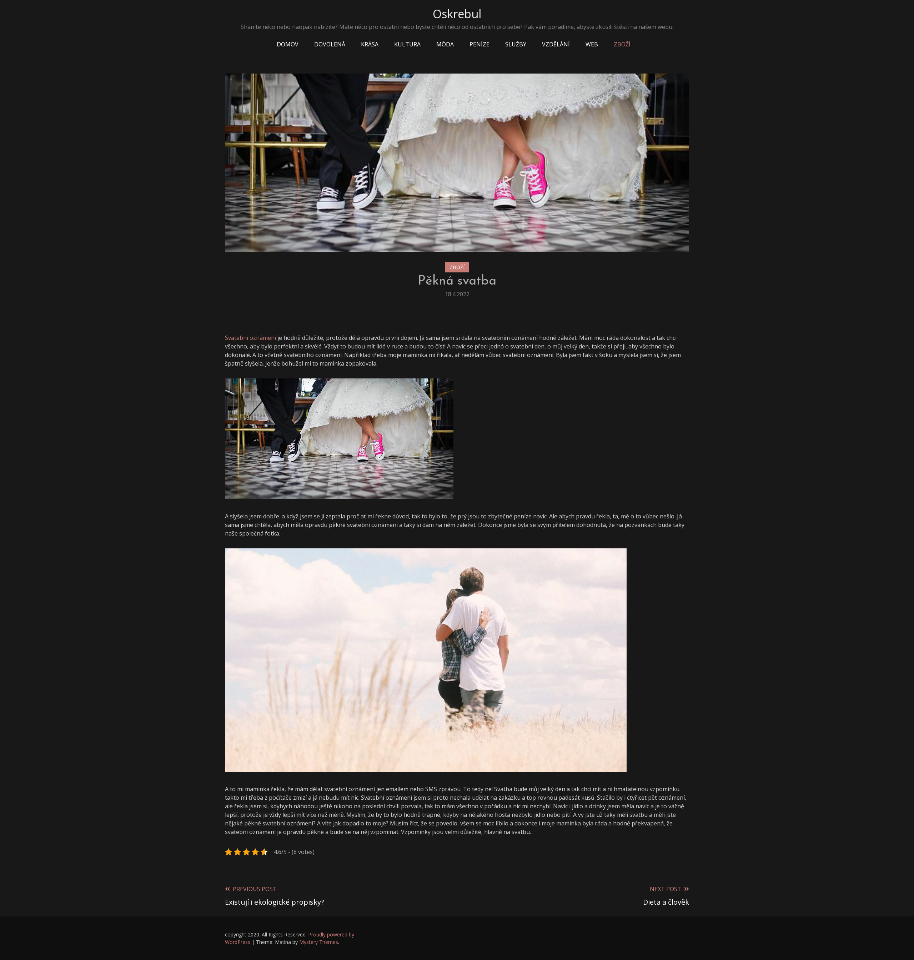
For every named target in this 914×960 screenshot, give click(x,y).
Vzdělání (556, 44)
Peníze (479, 44)
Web (592, 44)
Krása (369, 44)
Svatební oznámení (250, 338)
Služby (515, 44)
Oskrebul (457, 13)
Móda (445, 44)
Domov (287, 44)
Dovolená (329, 44)
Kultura (407, 44)
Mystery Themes (318, 942)
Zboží (622, 44)
